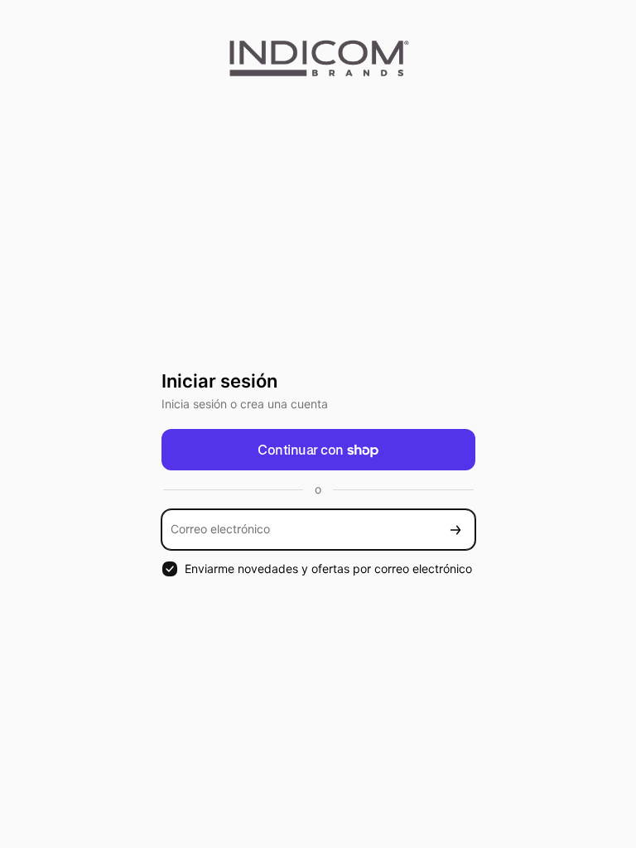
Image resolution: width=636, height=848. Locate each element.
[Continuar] (455, 529)
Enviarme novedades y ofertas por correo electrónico (328, 568)
